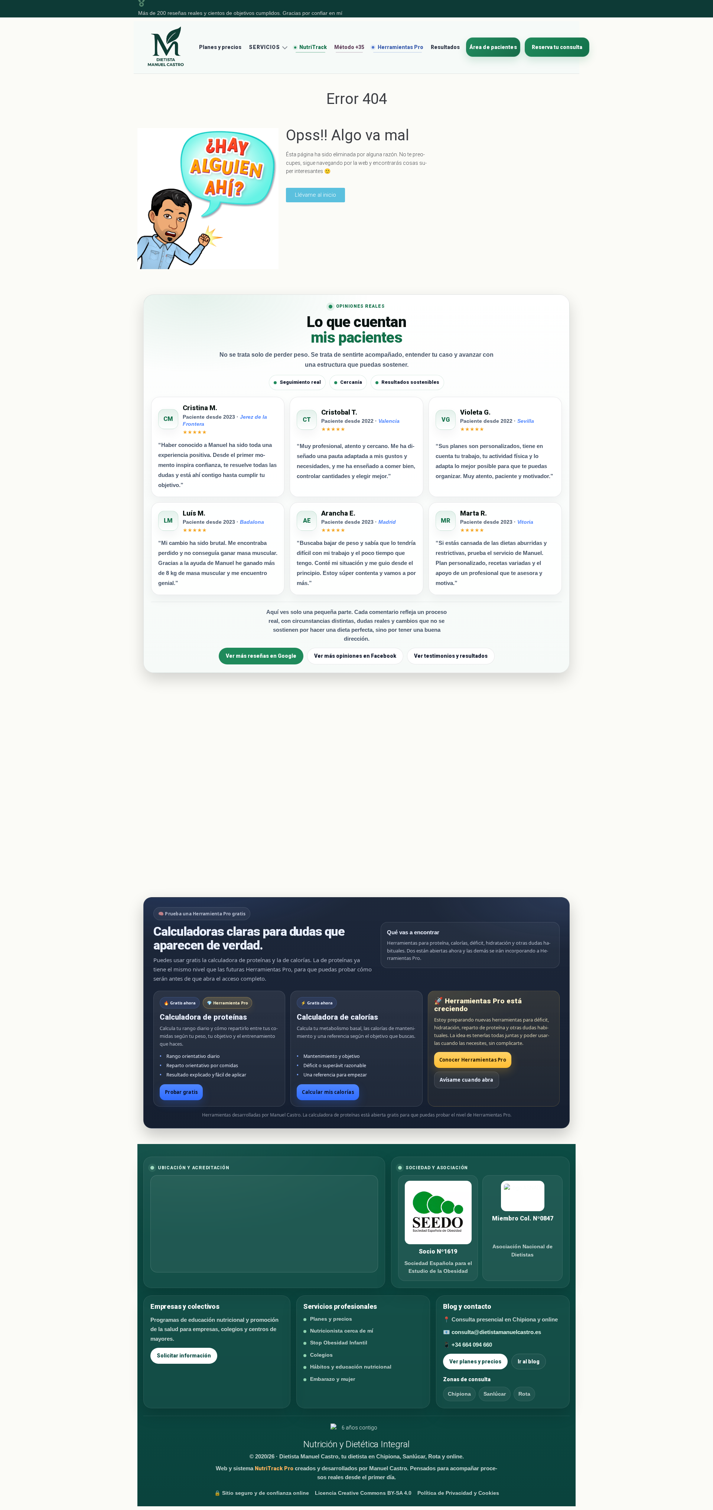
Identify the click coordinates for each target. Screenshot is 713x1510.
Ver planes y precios (475, 1361)
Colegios (321, 1355)
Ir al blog (529, 1361)
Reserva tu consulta (557, 47)
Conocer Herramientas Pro (472, 1059)
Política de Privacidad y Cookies (458, 1493)
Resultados (445, 47)
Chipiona (459, 1394)
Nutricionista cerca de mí (341, 1331)
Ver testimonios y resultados (451, 656)
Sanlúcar (495, 1394)
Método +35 (349, 47)
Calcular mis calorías (328, 1092)
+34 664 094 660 (472, 1344)
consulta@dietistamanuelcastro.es (496, 1332)
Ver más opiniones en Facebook (355, 656)
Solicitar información (184, 1356)
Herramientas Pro (400, 47)
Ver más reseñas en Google (261, 656)
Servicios (264, 47)
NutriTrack (312, 47)
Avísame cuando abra (467, 1079)
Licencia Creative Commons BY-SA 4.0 (363, 1493)
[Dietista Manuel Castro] (166, 47)
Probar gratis (181, 1092)
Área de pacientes (493, 47)
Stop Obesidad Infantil (338, 1343)
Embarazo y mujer (332, 1379)
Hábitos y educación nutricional (350, 1367)
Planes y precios (220, 47)
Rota (524, 1394)
